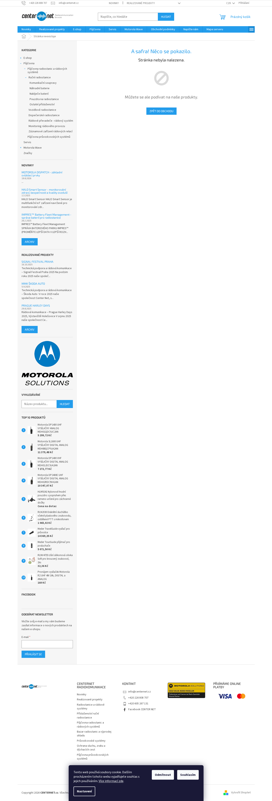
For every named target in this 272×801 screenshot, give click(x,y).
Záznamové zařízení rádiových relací (50, 131)
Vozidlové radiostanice (42, 110)
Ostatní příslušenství (42, 104)
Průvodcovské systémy (91, 741)
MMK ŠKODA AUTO (33, 283)
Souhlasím (188, 775)
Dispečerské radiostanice (44, 115)
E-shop (28, 58)
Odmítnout (163, 775)
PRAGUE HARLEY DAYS (36, 305)
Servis (27, 142)
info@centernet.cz (139, 692)
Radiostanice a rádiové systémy (90, 707)
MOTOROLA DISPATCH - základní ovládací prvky (42, 174)
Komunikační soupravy (43, 83)
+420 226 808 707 (138, 698)
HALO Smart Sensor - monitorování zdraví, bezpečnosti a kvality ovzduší (44, 191)
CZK (229, 3)
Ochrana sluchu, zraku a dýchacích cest (91, 748)
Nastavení (84, 791)
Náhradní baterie (40, 88)
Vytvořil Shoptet (241, 793)
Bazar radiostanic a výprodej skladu (94, 734)
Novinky (114, 3)
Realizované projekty (141, 3)
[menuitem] (26, 29)
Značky (28, 153)
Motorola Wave (33, 148)
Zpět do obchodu (161, 111)
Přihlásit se (33, 654)
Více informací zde (111, 781)
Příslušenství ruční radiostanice (88, 715)
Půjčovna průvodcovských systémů (49, 137)
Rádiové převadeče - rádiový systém (51, 121)
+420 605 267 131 (138, 704)
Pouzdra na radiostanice (44, 99)
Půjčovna (29, 63)
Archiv (29, 241)
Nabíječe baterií (39, 94)
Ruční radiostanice (40, 77)
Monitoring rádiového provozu (47, 126)
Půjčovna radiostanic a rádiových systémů (47, 70)
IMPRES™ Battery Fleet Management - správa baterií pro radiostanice (46, 216)
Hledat (166, 16)
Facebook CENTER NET (142, 709)
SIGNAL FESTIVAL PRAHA (37, 261)
